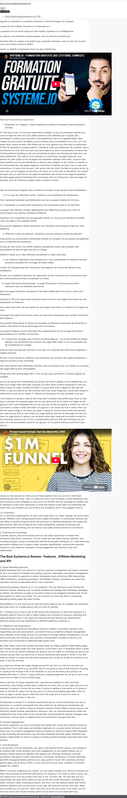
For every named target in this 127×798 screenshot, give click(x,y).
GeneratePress (57, 796)
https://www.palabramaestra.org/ (15, 3)
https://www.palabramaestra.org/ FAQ (22, 16)
